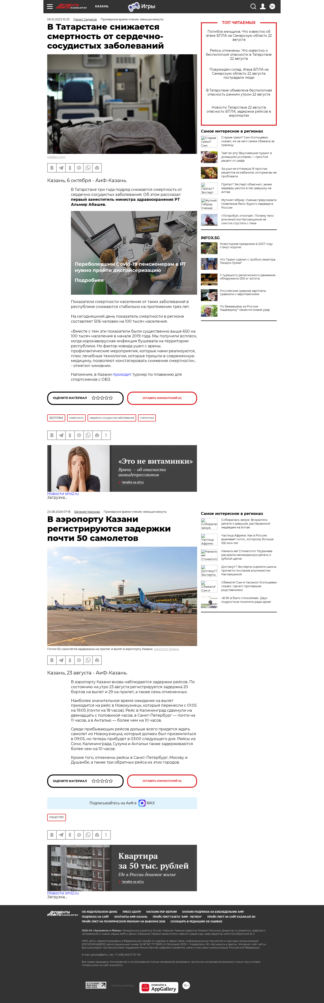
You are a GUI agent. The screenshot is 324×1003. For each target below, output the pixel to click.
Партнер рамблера (122, 985)
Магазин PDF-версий (161, 911)
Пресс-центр (132, 911)
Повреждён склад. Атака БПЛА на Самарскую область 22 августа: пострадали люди (238, 74)
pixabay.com (56, 157)
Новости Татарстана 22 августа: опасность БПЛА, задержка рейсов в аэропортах (239, 111)
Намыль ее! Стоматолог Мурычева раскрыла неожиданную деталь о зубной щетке (246, 554)
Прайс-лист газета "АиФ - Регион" (177, 916)
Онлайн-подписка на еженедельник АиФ (213, 911)
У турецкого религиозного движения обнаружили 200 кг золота (247, 277)
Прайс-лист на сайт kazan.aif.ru (231, 916)
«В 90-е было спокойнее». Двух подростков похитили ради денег (246, 600)
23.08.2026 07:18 (58, 511)
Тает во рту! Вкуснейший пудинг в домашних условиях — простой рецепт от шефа (246, 156)
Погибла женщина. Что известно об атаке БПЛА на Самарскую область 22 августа (239, 36)
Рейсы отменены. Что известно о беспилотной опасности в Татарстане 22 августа (239, 55)
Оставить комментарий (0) (162, 398)
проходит (122, 374)
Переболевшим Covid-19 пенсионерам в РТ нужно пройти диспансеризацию (130, 267)
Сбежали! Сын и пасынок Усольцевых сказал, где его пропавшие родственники (249, 586)
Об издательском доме (99, 911)
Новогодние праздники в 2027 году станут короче (246, 245)
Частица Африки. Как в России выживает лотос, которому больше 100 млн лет (247, 539)
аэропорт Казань (166, 649)
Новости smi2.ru (63, 493)
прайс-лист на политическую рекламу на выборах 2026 (123, 921)
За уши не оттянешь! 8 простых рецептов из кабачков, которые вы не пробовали (249, 172)
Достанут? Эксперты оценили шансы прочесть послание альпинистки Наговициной (248, 570)
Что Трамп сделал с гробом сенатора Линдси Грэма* (247, 261)
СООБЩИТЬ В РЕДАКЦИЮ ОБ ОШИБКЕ (196, 921)
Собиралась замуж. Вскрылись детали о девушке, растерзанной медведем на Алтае (245, 523)
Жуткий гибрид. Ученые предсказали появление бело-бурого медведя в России (249, 203)
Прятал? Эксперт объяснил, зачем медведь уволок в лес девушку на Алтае (246, 188)
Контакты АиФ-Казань (130, 916)
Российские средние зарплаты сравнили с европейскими (243, 292)
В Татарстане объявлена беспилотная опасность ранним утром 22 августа (239, 92)
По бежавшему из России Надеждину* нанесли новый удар (245, 308)
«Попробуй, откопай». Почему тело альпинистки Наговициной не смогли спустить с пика (247, 219)
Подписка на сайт (95, 916)
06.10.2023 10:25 (58, 19)
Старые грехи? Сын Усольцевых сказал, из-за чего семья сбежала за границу (247, 141)
